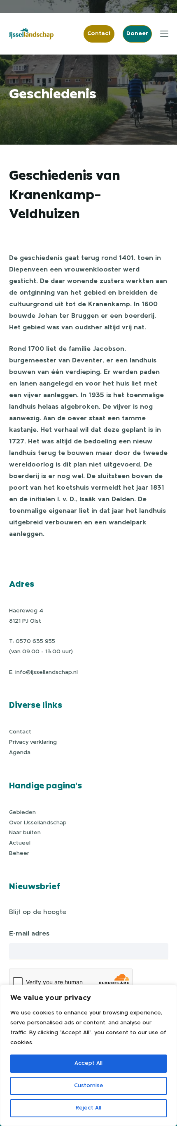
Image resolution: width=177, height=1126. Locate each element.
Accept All (88, 1063)
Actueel (19, 843)
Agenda (19, 753)
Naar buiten (25, 833)
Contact (99, 34)
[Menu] (164, 34)
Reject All (88, 1108)
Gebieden (22, 812)
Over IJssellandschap (38, 823)
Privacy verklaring (33, 742)
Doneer (137, 34)
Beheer (19, 853)
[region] (88, 1055)
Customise (88, 1086)
